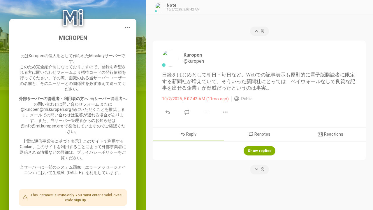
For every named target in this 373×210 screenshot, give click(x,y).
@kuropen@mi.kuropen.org (46, 109)
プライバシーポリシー (97, 152)
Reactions (333, 134)
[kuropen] (170, 58)
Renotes (262, 134)
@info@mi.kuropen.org (42, 126)
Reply (190, 134)
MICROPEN (73, 38)
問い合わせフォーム (54, 72)
